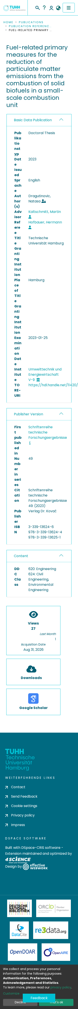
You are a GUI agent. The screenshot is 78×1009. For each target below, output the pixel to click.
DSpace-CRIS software (40, 847)
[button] (58, 8)
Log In (51, 8)
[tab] (39, 120)
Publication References (30, 26)
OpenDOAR (22, 952)
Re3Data (50, 930)
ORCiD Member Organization (53, 908)
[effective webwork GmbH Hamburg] (35, 866)
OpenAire (56, 952)
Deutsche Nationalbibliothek (19, 908)
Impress (18, 824)
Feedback (39, 997)
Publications (31, 22)
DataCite (19, 930)
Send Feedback (24, 796)
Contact (18, 787)
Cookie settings (24, 805)
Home (8, 22)
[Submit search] (37, 7)
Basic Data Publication (33, 120)
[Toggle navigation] (69, 7)
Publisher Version (28, 414)
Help (44, 8)
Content (21, 555)
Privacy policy (23, 815)
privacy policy (60, 987)
